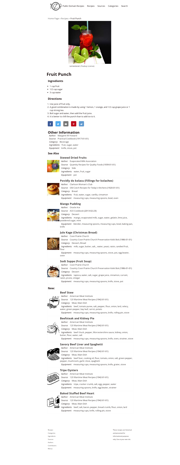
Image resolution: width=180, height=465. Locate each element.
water (75, 144)
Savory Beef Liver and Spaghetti (81, 344)
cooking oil (89, 358)
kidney (118, 332)
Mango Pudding (70, 204)
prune (69, 277)
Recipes (91, 6)
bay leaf (84, 309)
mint (79, 220)
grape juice (104, 275)
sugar (69, 144)
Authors (50, 442)
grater (117, 364)
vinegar (76, 277)
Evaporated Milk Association (83, 161)
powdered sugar (68, 220)
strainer (123, 338)
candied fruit (122, 246)
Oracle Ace (75, 207)
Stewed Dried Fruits (73, 157)
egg (100, 384)
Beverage (64, 141)
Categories (113, 6)
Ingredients (52, 436)
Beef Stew (66, 292)
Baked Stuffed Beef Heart (77, 393)
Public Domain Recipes (73, 6)
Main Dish (82, 302)
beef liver (78, 358)
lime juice (122, 217)
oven (116, 198)
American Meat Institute (81, 296)
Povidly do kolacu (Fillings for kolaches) (86, 180)
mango (77, 217)
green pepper (73, 309)
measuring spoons (98, 198)
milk (76, 246)
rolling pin (118, 312)
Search (124, 6)
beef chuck (79, 332)
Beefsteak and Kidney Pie (77, 318)
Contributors (52, 446)
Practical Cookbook (67, 138)
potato (99, 309)
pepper (101, 306)
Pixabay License (87, 66)
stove (69, 148)
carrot (92, 309)
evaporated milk (89, 217)
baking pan (127, 223)
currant (123, 275)
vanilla (94, 194)
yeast (106, 246)
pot (75, 148)
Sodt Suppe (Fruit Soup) (75, 261)
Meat (74, 302)
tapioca (77, 275)
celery (125, 306)
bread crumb (104, 407)
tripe (76, 384)
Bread (75, 191)
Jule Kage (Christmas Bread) (78, 232)
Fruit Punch (75, 18)
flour (62, 249)
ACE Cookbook (77, 210)
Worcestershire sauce (103, 332)
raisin (112, 246)
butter (88, 246)
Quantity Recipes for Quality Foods (86, 164)
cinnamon (103, 194)
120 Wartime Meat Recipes (83, 299)
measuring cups (81, 198)
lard (119, 306)
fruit (64, 144)
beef (76, 306)
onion (113, 306)
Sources (101, 6)
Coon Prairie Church (79, 236)
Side (74, 168)
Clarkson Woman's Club (81, 184)
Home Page (53, 18)
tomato (103, 358)
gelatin (114, 217)
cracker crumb (86, 384)
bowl (110, 198)
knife (63, 148)
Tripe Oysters (69, 370)
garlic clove (85, 361)
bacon (86, 407)
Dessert (75, 214)
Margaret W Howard (67, 135)
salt (93, 246)
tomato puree (85, 306)
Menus (50, 449)
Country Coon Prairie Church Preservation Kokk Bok (94, 239)
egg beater (123, 252)
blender (77, 223)
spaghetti (95, 361)
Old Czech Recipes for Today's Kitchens (88, 187)
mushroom (73, 361)
